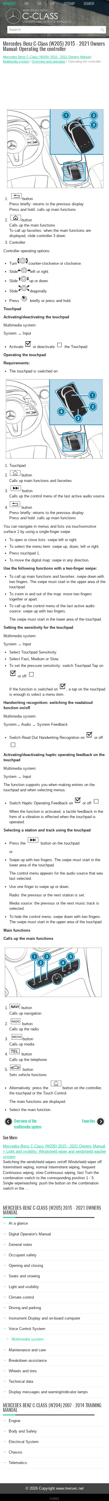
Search (89, 3)
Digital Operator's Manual (30, 1234)
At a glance (18, 1223)
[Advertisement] (54, 84)
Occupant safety (23, 1255)
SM (39, 3)
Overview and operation (48, 61)
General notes (20, 1244)
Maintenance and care (27, 1350)
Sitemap (69, 3)
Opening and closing (26, 1265)
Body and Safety (23, 1431)
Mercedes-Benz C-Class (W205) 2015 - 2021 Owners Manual (46, 57)
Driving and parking (25, 1308)
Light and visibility (24, 1287)
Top (52, 3)
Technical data (21, 1381)
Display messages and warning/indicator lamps (48, 1392)
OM (26, 3)
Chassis (15, 1452)
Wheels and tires (23, 1371)
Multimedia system (16, 61)
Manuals (9, 3)
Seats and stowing (24, 1276)
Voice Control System (27, 1329)
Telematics (18, 1463)
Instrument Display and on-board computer (44, 1318)
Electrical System (24, 1442)
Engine (14, 1421)
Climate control (21, 1297)
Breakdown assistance (28, 1360)
